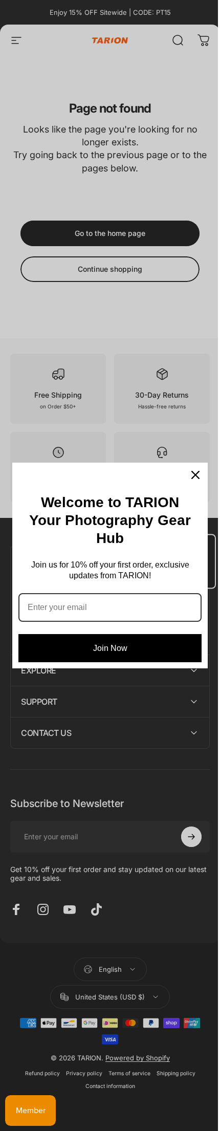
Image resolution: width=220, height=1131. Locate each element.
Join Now (110, 648)
